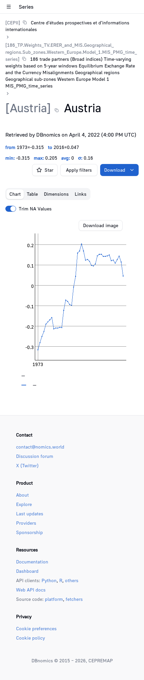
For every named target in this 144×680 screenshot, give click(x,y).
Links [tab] (80, 194)
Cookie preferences (36, 628)
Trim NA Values (35, 208)
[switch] (10, 209)
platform (54, 599)
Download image (100, 225)
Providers (26, 523)
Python (49, 580)
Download (114, 170)
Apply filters (79, 170)
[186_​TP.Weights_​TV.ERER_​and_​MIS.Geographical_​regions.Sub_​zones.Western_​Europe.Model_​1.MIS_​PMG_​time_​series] (71, 52)
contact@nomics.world (40, 447)
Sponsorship (29, 532)
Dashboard (27, 571)
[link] (72, 26)
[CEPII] (12, 22)
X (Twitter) (27, 465)
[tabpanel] (72, 302)
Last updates (29, 513)
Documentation (32, 561)
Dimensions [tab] (56, 194)
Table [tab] (32, 194)
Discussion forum (34, 456)
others (71, 580)
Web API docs (31, 589)
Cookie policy (30, 638)
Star (49, 170)
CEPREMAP (100, 660)
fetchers (74, 599)
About (22, 495)
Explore (24, 504)
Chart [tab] (15, 194)
